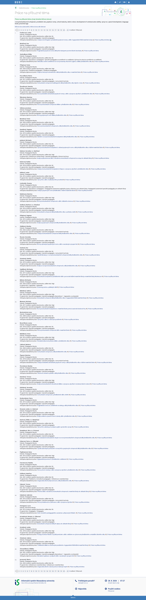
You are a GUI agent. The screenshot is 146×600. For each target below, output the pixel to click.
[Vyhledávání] (120, 2)
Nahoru (73, 597)
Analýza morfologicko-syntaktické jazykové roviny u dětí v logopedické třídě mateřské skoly (64, 40)
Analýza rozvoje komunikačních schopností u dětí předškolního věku (57, 266)
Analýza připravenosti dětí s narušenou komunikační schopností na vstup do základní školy (64, 158)
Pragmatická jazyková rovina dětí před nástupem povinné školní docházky (59, 51)
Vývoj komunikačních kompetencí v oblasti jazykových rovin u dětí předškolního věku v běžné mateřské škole (70, 147)
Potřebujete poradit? (86, 581)
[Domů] (115, 2)
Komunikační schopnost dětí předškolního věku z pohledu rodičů (56, 212)
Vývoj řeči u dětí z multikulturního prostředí (50, 180)
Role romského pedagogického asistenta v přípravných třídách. (56, 513)
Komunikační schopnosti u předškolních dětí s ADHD (53, 395)
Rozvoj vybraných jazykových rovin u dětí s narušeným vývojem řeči (57, 244)
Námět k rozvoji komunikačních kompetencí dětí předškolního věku (57, 137)
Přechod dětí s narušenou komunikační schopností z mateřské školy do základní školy (63, 491)
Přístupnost (111, 591)
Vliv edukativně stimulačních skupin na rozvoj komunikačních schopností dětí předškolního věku (66, 438)
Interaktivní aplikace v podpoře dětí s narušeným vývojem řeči (55, 556)
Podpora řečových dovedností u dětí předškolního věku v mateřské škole (59, 72)
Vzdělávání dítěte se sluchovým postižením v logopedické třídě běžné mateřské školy (62, 545)
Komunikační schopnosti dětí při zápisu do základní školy (54, 524)
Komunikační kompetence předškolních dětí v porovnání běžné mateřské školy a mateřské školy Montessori (69, 276)
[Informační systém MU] (16, 8)
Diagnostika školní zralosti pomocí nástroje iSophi (52, 567)
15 (50, 30)
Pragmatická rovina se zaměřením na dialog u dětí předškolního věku (57, 405)
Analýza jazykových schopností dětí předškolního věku (53, 223)
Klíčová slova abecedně (22, 27)
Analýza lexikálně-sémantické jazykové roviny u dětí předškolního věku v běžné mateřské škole (66, 362)
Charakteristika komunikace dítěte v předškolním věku (53, 341)
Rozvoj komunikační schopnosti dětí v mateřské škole (53, 330)
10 (36, 30)
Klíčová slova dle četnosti (37, 27)
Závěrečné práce (24, 8)
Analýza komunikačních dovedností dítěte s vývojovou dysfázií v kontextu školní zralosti (63, 384)
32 (67, 30)
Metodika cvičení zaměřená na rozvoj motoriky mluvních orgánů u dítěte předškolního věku (64, 61)
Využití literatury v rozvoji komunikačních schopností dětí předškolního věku (60, 255)
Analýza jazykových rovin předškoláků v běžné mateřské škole (56, 190)
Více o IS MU (24, 583)
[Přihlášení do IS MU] (129, 2)
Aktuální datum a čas (113, 583)
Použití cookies (114, 589)
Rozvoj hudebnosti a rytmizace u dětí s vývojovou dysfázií (54, 502)
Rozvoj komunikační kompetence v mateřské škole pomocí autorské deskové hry (61, 309)
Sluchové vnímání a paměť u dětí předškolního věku (52, 373)
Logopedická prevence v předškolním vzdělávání (51, 459)
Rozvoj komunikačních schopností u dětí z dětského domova (55, 201)
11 (39, 30)
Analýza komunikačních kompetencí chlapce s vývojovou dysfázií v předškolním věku (62, 169)
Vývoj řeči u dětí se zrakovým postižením (49, 319)
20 (64, 30)
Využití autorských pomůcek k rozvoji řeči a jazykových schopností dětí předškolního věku (64, 448)
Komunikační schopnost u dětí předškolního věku (52, 352)
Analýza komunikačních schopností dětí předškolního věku (55, 233)
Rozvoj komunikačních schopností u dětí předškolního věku (55, 126)
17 (55, 30)
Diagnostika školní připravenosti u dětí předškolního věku (54, 481)
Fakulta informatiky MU (40, 583)
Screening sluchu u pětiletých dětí (47, 287)
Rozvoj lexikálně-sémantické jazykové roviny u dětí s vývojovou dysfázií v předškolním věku (64, 94)
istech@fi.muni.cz (83, 583)
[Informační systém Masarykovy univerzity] (18, 2)
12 (41, 30)
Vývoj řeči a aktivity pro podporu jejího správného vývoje (54, 427)
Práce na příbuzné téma (39, 8)
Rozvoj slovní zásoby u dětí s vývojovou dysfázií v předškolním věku (57, 470)
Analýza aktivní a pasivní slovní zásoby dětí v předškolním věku (56, 416)
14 (47, 30)
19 (61, 30)
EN (124, 2)
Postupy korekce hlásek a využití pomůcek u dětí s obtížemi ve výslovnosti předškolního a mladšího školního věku (71, 534)
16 (52, 30)
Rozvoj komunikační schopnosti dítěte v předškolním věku (54, 104)
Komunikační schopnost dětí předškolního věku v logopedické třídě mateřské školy (61, 298)
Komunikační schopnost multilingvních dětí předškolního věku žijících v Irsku (60, 83)
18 (58, 30)
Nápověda (82, 589)
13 (44, 30)
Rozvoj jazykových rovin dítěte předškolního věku (52, 115)
